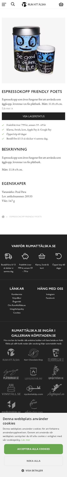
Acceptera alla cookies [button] (33, 449)
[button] (33, 470)
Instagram (50, 294)
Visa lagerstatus (33, 116)
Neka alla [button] (34, 460)
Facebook (50, 298)
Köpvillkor (16, 298)
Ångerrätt (16, 301)
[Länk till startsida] (3, 216)
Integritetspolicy (17, 309)
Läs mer (25, 439)
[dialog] (33, 445)
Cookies (16, 312)
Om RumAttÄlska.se (17, 305)
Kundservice (17, 294)
